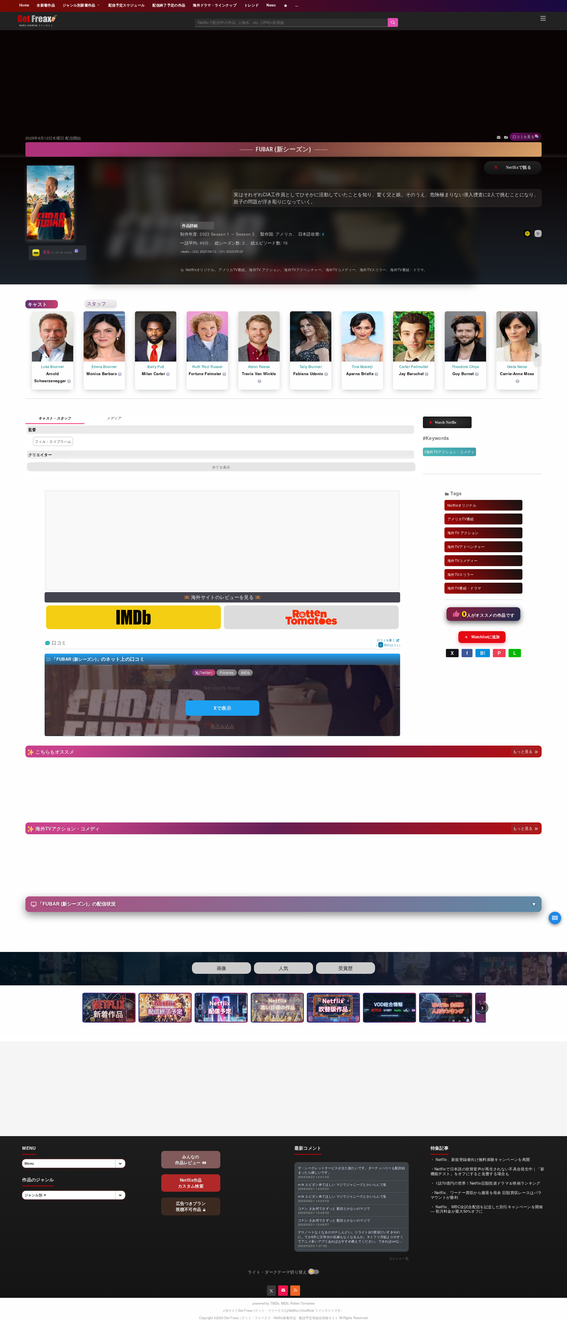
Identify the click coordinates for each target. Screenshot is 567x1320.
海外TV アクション (264, 269)
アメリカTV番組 (232, 269)
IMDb (285, 1303)
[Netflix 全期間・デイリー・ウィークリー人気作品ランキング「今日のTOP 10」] (445, 1008)
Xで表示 (222, 707)
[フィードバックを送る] (498, 137)
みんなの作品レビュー (188, 1159)
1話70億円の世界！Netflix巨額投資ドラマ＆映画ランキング (487, 1183)
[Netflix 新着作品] (109, 1008)
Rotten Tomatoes (302, 1303)
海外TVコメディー (341, 269)
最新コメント (308, 1148)
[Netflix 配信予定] (221, 1008)
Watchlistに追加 (482, 636)
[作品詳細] (54, 419)
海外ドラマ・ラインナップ (215, 5)
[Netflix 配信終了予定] (165, 1008)
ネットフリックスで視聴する (513, 167)
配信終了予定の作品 (168, 5)
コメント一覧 (399, 1258)
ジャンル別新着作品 (79, 5)
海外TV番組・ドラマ (407, 269)
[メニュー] (543, 19)
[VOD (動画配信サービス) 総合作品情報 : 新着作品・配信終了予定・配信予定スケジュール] (389, 1008)
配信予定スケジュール (126, 5)
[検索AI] (555, 918)
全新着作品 (46, 5)
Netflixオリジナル (200, 269)
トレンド (251, 5)
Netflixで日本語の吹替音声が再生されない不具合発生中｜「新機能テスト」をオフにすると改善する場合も (488, 1171)
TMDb (274, 1303)
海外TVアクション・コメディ (450, 451)
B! (482, 653)
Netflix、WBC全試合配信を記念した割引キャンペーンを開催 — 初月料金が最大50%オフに (487, 1209)
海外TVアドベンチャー (303, 269)
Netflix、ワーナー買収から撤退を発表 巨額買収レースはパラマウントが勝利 (486, 1195)
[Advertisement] (283, 75)
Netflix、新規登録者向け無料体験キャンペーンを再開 (482, 1159)
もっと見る (523, 751)
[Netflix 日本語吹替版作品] (333, 1008)
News (271, 5)
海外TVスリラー (373, 269)
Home (24, 5)
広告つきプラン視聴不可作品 (191, 1206)
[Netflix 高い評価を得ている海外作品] (277, 1008)
